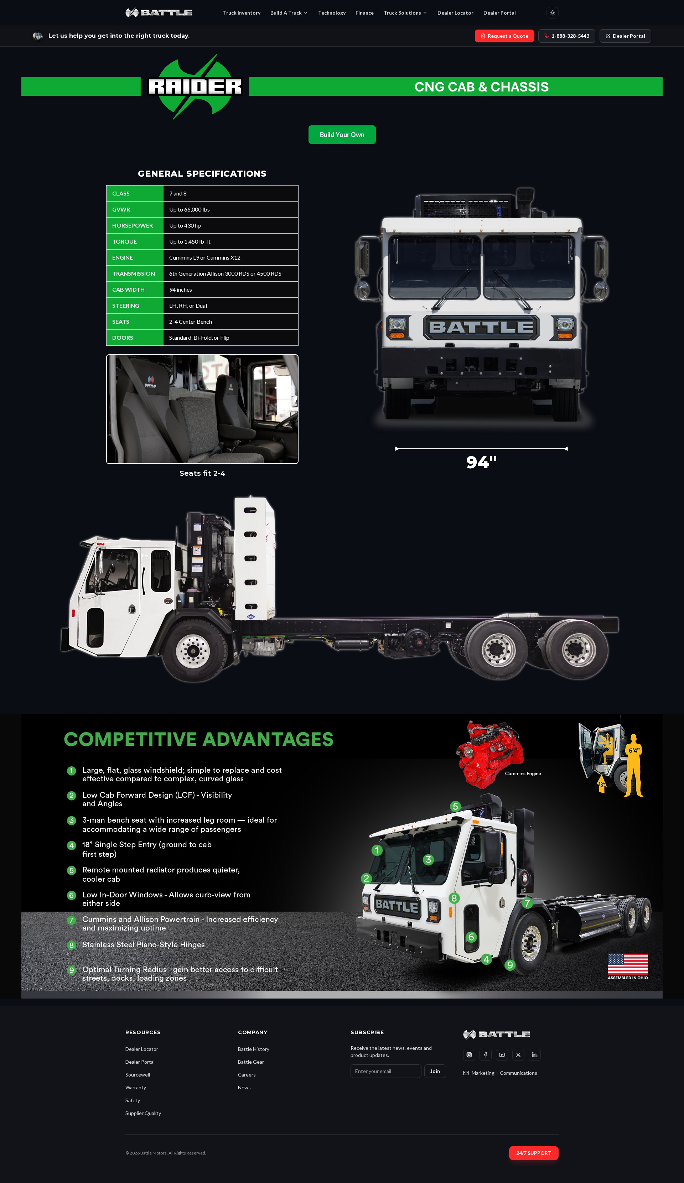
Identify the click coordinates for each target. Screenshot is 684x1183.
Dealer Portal (499, 13)
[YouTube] (502, 1055)
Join (435, 1071)
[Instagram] (469, 1055)
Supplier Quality (143, 1113)
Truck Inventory (241, 13)
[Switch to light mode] (552, 13)
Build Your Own (342, 135)
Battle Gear (251, 1062)
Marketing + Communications (504, 1073)
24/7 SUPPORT (533, 1153)
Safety (132, 1100)
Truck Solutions (402, 13)
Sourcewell (137, 1075)
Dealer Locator (455, 13)
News (244, 1087)
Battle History (253, 1049)
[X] (518, 1055)
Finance (365, 13)
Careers (247, 1075)
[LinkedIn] (535, 1055)
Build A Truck (286, 13)
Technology (332, 13)
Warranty (135, 1087)
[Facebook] (486, 1055)
